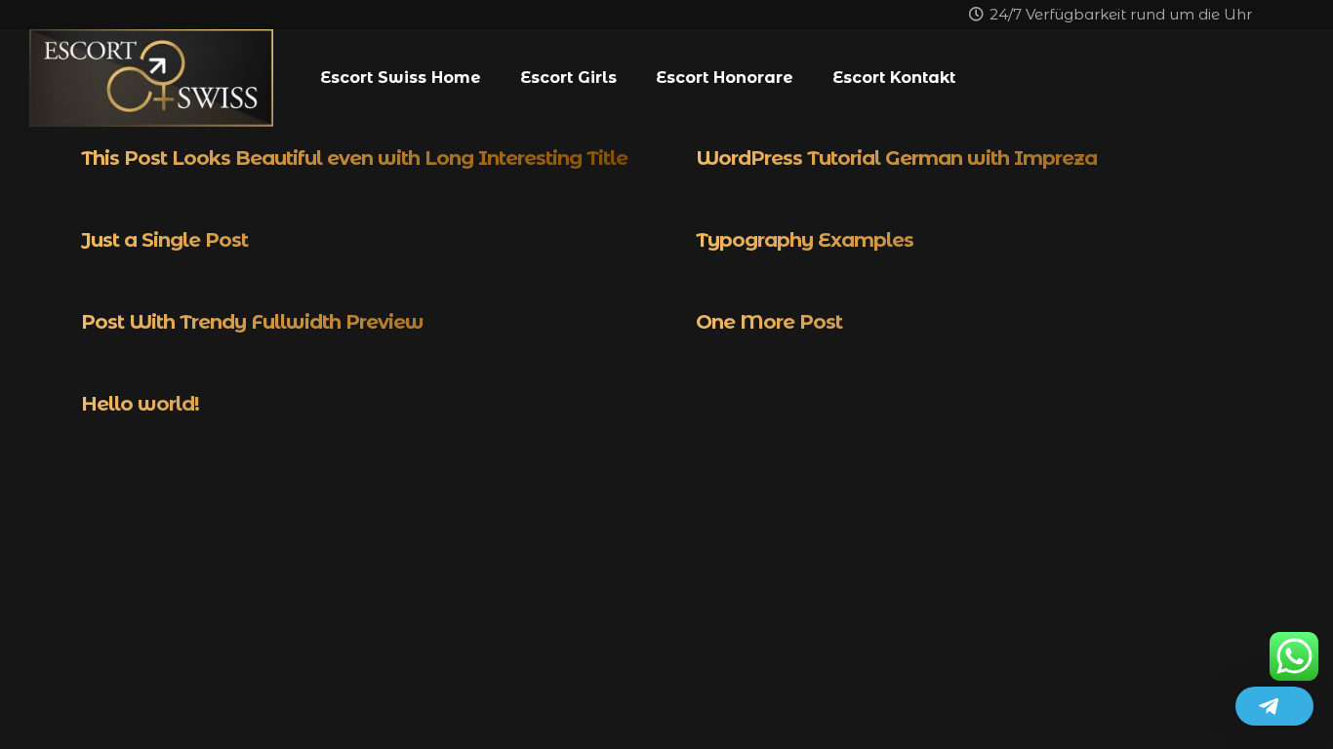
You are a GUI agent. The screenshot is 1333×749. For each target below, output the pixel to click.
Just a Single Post (164, 240)
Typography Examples (804, 240)
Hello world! (140, 403)
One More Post (769, 322)
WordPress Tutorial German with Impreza (896, 158)
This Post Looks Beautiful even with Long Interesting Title (354, 158)
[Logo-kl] (151, 78)
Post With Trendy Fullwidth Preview (252, 322)
